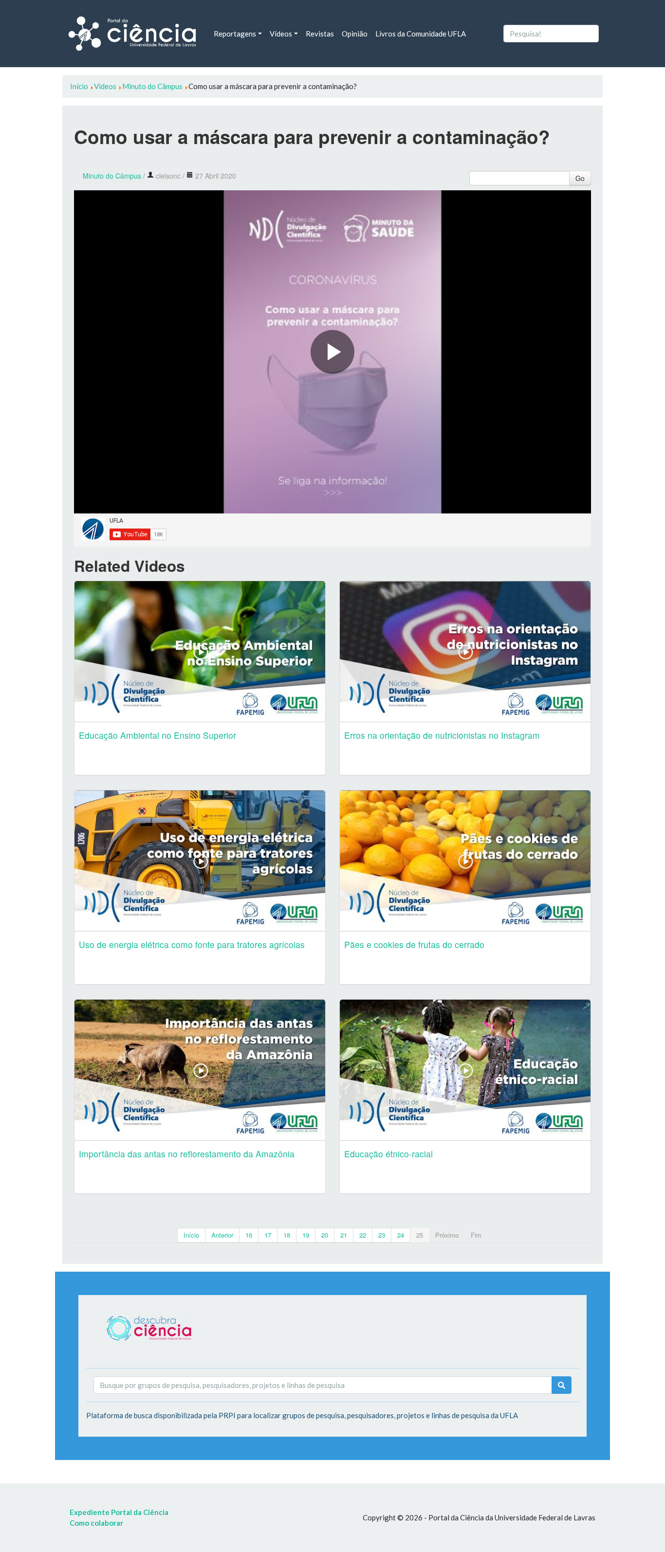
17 (267, 1235)
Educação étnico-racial (388, 1154)
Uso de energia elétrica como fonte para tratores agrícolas (192, 944)
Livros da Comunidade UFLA (420, 33)
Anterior (222, 1235)
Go (580, 178)
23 (381, 1235)
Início (191, 1235)
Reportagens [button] (235, 33)
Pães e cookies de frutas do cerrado (414, 944)
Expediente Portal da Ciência (119, 1512)
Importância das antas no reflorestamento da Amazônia (187, 1154)
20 (324, 1235)
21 (343, 1235)
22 (362, 1235)
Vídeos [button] (281, 33)
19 (305, 1235)
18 (286, 1235)
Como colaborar (96, 1522)
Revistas (320, 33)
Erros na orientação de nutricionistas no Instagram (442, 735)
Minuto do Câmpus (112, 176)
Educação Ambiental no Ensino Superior (157, 735)
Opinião (355, 33)
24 (400, 1235)
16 (248, 1235)
